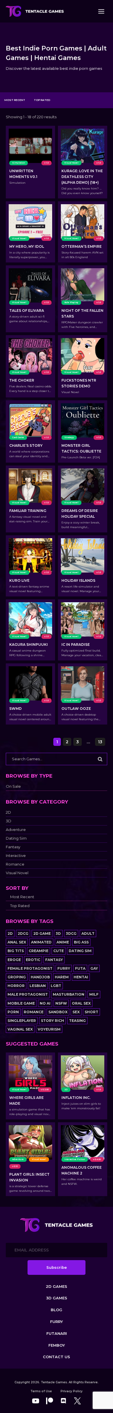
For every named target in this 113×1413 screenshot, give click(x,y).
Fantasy (13, 847)
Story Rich (52, 1020)
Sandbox (58, 1012)
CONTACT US (56, 1356)
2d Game (42, 933)
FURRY (56, 1321)
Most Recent (14, 100)
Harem (62, 977)
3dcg (71, 933)
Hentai (81, 977)
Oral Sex (81, 1003)
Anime (63, 942)
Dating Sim (16, 838)
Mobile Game (21, 1003)
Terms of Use (41, 1391)
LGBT (56, 986)
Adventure (16, 830)
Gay (94, 968)
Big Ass (81, 942)
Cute (58, 951)
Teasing (77, 1020)
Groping (17, 977)
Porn (13, 1012)
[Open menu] (101, 11)
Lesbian (38, 986)
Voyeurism (49, 1029)
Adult (87, 933)
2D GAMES (56, 1286)
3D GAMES (56, 1298)
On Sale (13, 786)
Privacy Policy (72, 1391)
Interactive (16, 855)
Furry (63, 968)
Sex (76, 1012)
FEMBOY (56, 1345)
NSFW (61, 1003)
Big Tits (16, 951)
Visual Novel (17, 873)
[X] (77, 1400)
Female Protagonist (30, 968)
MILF (94, 994)
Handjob (40, 977)
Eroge (14, 960)
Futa (80, 968)
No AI (45, 1003)
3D (8, 821)
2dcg (23, 933)
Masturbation (68, 994)
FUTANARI (56, 1333)
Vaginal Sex (20, 1029)
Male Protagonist (28, 994)
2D (8, 812)
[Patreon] (50, 1400)
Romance (15, 864)
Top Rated (42, 100)
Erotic (33, 960)
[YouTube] (36, 1400)
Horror (16, 986)
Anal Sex (17, 942)
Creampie (38, 951)
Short (91, 1012)
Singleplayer (22, 1020)
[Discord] (63, 1400)
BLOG (56, 1309)
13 (100, 741)
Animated (41, 942)
